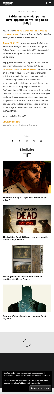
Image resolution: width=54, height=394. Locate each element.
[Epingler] (27, 141)
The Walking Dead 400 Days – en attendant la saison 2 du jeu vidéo (25, 238)
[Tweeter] (19, 141)
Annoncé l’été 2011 (11, 43)
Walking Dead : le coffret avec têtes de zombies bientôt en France (22, 277)
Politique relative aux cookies (30, 383)
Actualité (21, 12)
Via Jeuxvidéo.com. (11, 121)
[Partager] (12, 141)
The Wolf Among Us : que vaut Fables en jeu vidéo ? (25, 198)
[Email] (41, 141)
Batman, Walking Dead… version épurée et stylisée (24, 317)
